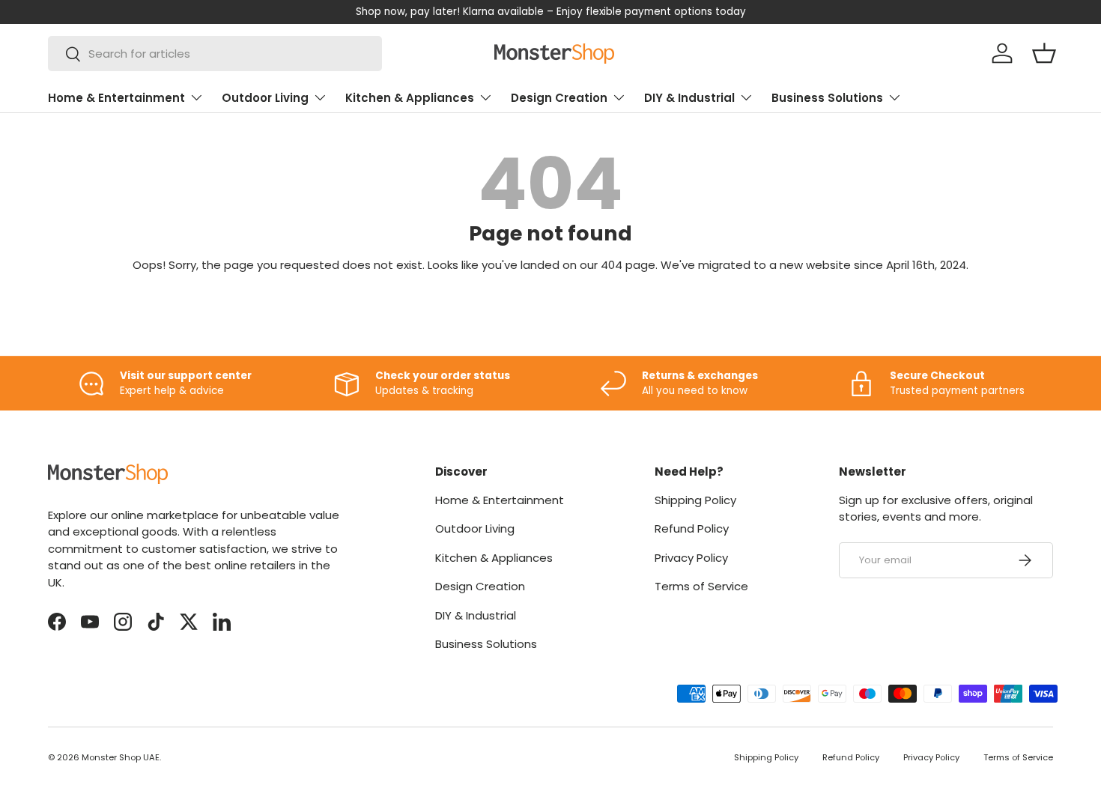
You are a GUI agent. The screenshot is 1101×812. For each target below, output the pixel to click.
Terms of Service (701, 586)
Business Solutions (827, 98)
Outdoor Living (265, 98)
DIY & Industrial (689, 98)
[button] (1044, 53)
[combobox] (215, 53)
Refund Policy (692, 528)
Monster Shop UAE (121, 757)
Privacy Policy (691, 558)
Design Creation (559, 98)
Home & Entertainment (116, 98)
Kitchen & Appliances (409, 98)
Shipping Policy (695, 500)
